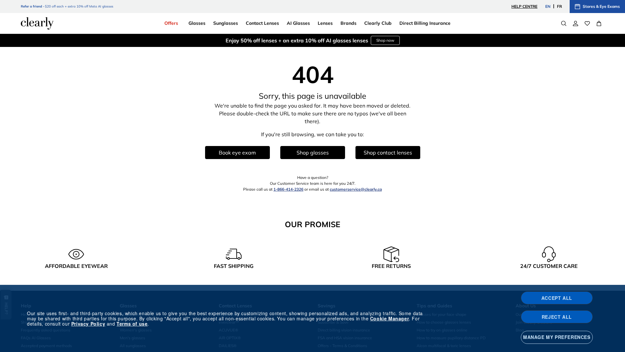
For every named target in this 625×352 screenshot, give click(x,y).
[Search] (564, 23)
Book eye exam (237, 152)
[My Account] (575, 23)
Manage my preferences (556, 337)
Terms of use (132, 323)
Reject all (557, 317)
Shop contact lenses (388, 152)
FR (559, 6)
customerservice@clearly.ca (356, 189)
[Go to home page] (37, 23)
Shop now (385, 40)
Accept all (556, 298)
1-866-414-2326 (288, 189)
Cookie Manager (389, 318)
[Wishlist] (587, 23)
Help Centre (524, 6)
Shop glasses (313, 152)
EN (547, 6)
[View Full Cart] (599, 23)
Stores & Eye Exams (601, 6)
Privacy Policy (88, 323)
